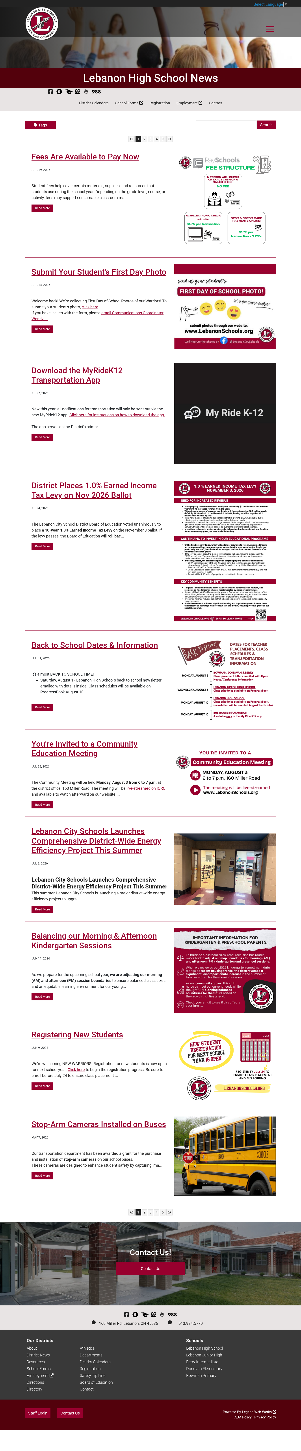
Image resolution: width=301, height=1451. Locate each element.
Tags (42, 125)
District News (38, 1355)
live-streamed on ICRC (145, 788)
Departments (91, 1355)
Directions (35, 1382)
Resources (36, 1362)
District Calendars (94, 103)
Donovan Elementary (204, 1368)
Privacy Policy (265, 1417)
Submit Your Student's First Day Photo (99, 272)
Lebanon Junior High (204, 1355)
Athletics (87, 1348)
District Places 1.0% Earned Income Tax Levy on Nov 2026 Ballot (94, 490)
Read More (42, 208)
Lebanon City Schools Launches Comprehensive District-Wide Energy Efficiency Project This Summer (96, 841)
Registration (160, 103)
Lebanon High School (204, 1348)
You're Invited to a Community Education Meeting (84, 748)
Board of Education (96, 1382)
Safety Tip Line (92, 1375)
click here (90, 307)
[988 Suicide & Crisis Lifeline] (96, 92)
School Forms (127, 103)
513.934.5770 (190, 1323)
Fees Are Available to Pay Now (85, 156)
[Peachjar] (85, 91)
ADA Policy (243, 1417)
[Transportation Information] (77, 91)
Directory (34, 1389)
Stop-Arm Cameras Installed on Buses (99, 1124)
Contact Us (150, 1268)
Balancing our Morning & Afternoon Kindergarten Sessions (94, 940)
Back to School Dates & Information (95, 645)
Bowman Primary (201, 1375)
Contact (215, 103)
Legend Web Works (257, 1412)
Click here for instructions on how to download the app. (117, 415)
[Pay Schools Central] (59, 91)
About (32, 1348)
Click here (76, 1069)
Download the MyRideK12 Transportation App (77, 375)
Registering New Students (77, 1034)
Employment (188, 103)
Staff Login (37, 1413)
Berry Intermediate (202, 1362)
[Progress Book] (69, 91)
